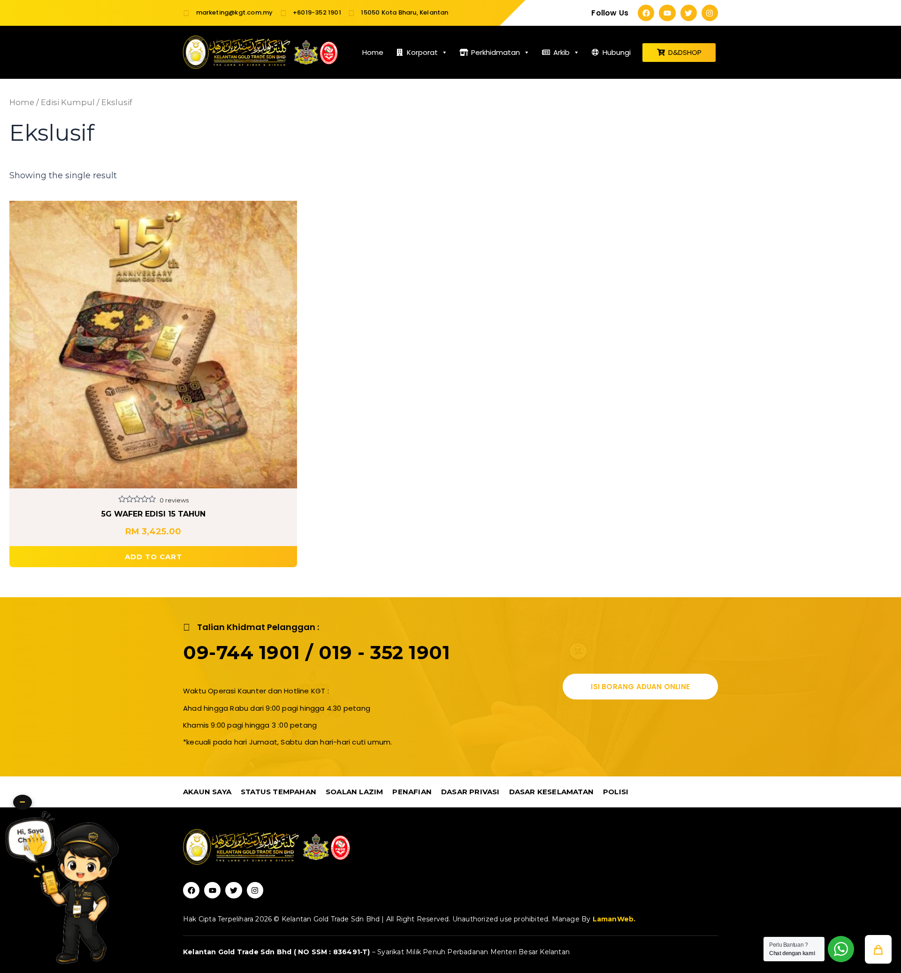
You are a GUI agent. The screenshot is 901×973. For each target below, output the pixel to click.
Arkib (561, 52)
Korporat (422, 52)
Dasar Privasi (470, 791)
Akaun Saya (207, 791)
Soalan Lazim (354, 791)
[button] (878, 949)
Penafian (412, 791)
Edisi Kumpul (68, 102)
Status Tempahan (278, 791)
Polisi (615, 791)
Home (372, 52)
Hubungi (617, 52)
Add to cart (153, 556)
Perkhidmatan (495, 52)
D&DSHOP (685, 52)
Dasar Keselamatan (551, 791)
